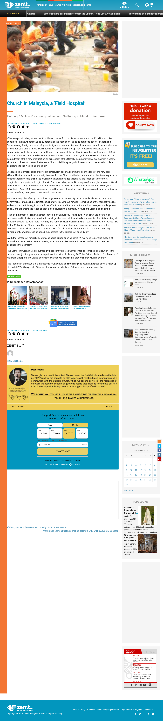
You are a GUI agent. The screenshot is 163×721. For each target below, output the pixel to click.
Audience (91, 710)
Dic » (131, 490)
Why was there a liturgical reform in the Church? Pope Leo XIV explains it (48, 13)
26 (141, 480)
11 (136, 470)
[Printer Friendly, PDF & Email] (14, 276)
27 (145, 480)
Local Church (13, 23)
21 (150, 475)
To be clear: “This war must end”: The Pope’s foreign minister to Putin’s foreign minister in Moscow (140, 202)
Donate (87, 5)
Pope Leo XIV (42, 5)
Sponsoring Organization (108, 710)
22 (155, 475)
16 (127, 475)
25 (136, 480)
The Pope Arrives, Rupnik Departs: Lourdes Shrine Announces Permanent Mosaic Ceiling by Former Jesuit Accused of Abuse (145, 266)
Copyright (137, 710)
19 (141, 475)
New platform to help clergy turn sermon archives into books (146, 282)
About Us (75, 710)
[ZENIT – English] (20, 5)
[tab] (132, 651)
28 (150, 480)
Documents (78, 5)
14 (150, 470)
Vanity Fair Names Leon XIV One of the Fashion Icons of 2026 (130, 513)
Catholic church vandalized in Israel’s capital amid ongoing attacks (145, 296)
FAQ (83, 710)
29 (155, 480)
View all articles (15, 361)
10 (131, 470)
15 (155, 470)
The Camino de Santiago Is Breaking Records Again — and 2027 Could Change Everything (140, 239)
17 (131, 475)
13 (145, 470)
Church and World (63, 5)
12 (141, 470)
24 (131, 480)
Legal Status (126, 710)
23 (127, 480)
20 (145, 475)
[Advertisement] (62, 502)
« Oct (126, 490)
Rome (51, 5)
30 (127, 485)
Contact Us (148, 710)
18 (136, 475)
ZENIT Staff (38, 123)
